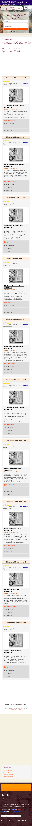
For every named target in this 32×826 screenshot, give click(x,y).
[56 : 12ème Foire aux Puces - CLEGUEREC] (16, 276)
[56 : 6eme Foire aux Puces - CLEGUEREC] (16, 640)
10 (22, 704)
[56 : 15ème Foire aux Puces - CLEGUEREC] (16, 95)
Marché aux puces (23, 83)
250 (26, 704)
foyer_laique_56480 (11, 120)
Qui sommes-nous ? (8, 770)
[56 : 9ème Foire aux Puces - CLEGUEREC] (16, 458)
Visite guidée (6, 772)
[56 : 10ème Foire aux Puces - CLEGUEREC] (16, 397)
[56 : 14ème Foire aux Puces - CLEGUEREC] (16, 154)
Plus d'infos (22, 4)
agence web (13, 821)
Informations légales (7, 806)
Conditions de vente (19, 806)
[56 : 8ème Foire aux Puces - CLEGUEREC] (16, 519)
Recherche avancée (16, 31)
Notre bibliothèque (8, 776)
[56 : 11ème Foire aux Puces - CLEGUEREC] (16, 336)
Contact (4, 804)
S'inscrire (27, 804)
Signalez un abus (7, 84)
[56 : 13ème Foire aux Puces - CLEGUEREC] (16, 215)
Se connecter (20, 804)
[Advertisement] (16, 64)
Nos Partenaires (11, 804)
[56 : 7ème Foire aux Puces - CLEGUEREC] (16, 579)
